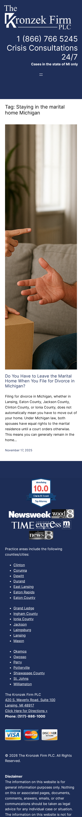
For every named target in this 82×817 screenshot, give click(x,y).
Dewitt (18, 576)
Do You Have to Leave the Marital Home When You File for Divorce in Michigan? (40, 381)
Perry (17, 662)
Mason (18, 641)
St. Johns (20, 678)
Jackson (20, 624)
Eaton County (24, 597)
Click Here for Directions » (26, 711)
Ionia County (23, 619)
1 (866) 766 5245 (47, 38)
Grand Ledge (23, 608)
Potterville (21, 667)
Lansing (19, 635)
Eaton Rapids (23, 592)
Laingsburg (22, 630)
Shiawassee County (29, 673)
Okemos (19, 651)
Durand (19, 581)
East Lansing (23, 587)
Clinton (19, 565)
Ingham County (25, 613)
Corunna (20, 570)
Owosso (19, 657)
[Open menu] (41, 74)
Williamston (22, 684)
